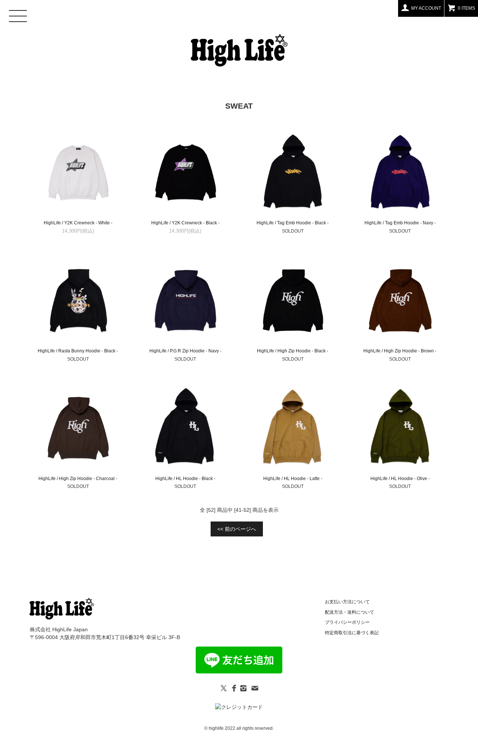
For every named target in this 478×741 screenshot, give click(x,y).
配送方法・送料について (349, 612)
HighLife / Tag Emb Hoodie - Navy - (400, 222)
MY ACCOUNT (426, 8)
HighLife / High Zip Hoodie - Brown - (400, 351)
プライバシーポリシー (347, 622)
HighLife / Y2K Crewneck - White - (78, 222)
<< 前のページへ (236, 529)
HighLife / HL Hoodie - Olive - (400, 478)
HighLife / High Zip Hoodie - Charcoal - (77, 478)
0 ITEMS (466, 8)
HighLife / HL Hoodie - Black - (185, 478)
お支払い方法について (347, 601)
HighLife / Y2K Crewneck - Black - (185, 222)
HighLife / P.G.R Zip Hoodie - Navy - (185, 351)
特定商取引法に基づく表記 (352, 632)
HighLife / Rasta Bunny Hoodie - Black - (78, 351)
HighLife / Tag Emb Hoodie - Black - (293, 222)
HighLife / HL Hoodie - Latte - (292, 478)
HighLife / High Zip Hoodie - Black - (292, 351)
